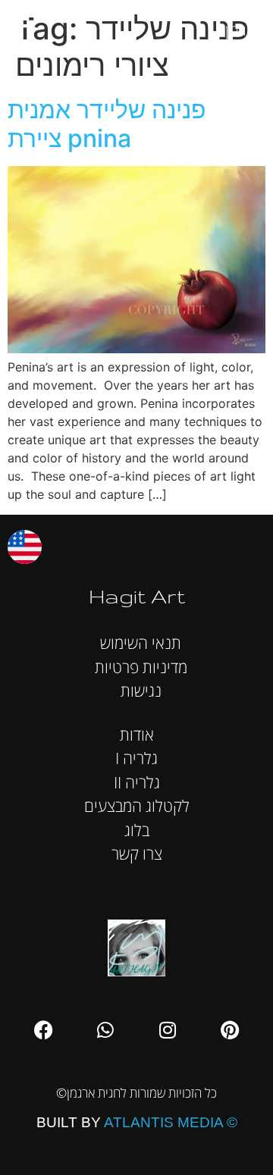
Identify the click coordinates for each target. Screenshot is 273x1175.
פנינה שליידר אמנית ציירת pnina (107, 124)
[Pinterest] (230, 1029)
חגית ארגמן (245, 22)
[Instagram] (168, 1029)
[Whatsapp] (105, 1029)
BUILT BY (136, 1122)
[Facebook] (43, 1029)
